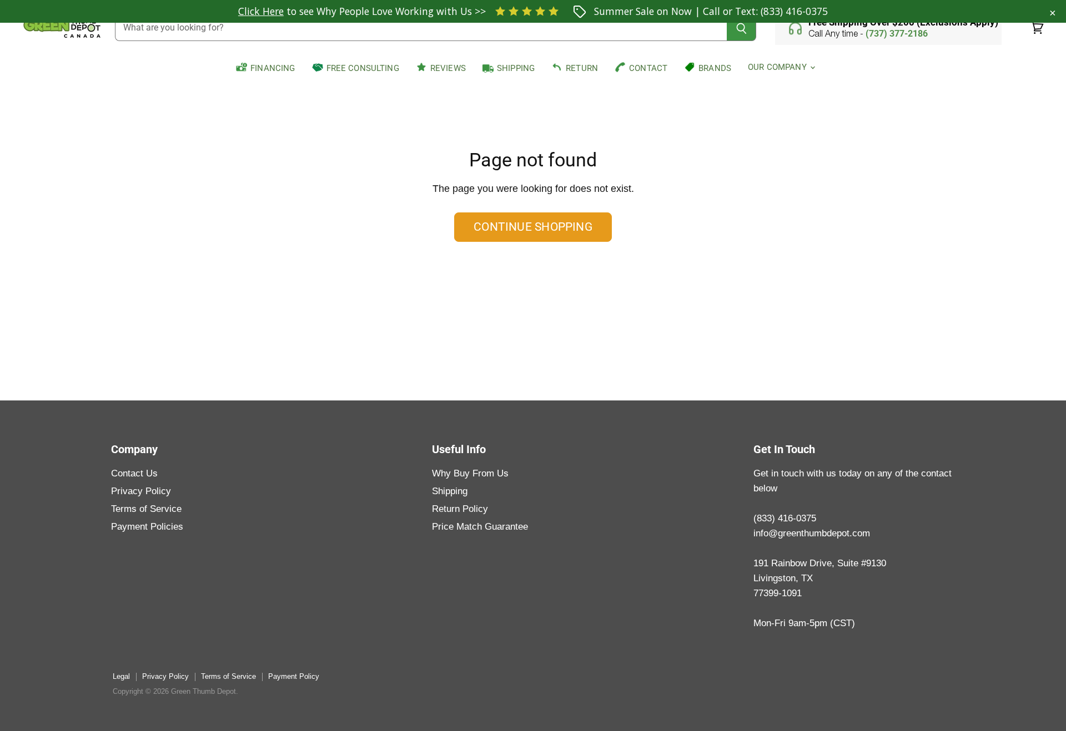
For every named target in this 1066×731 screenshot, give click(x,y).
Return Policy (460, 509)
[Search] (741, 28)
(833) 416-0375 (794, 11)
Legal (121, 676)
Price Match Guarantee (480, 526)
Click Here (261, 11)
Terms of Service (146, 509)
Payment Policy (293, 676)
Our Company (778, 67)
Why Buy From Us (470, 473)
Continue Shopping (533, 226)
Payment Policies (147, 526)
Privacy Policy (141, 491)
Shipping (449, 491)
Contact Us (134, 473)
